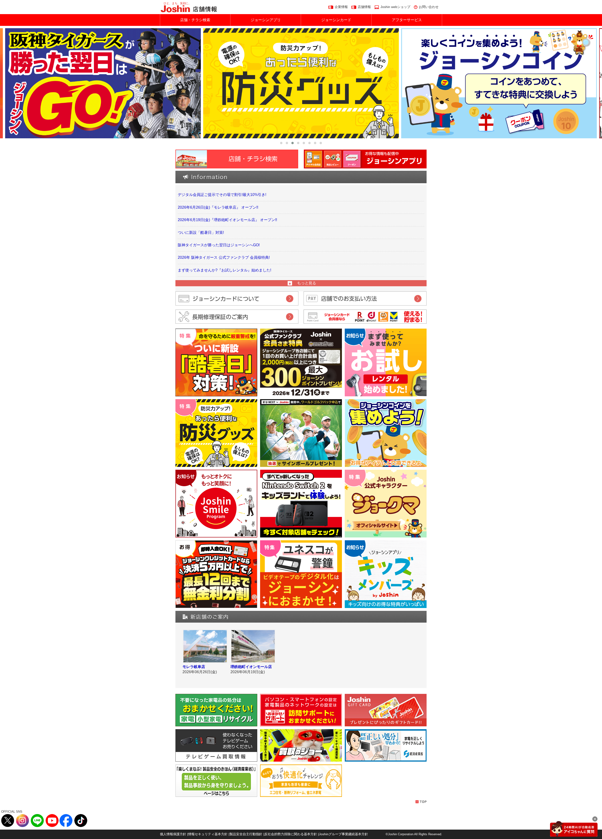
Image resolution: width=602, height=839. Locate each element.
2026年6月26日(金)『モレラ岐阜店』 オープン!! (218, 207)
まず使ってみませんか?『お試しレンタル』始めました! (224, 270)
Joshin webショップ (395, 7)
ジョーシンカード (336, 20)
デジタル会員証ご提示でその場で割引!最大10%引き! (222, 195)
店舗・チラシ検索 (195, 20)
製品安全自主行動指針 (246, 834)
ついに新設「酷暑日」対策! (201, 233)
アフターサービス (407, 20)
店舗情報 (364, 7)
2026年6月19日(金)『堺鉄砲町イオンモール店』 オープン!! (227, 220)
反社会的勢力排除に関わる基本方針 (290, 834)
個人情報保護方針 (173, 834)
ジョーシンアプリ (266, 20)
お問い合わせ (429, 7)
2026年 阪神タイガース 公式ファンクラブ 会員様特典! (224, 257)
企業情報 (341, 7)
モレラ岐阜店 (193, 667)
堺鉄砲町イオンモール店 (251, 667)
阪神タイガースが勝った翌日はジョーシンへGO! (219, 245)
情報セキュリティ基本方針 (208, 834)
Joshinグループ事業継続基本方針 (343, 834)
